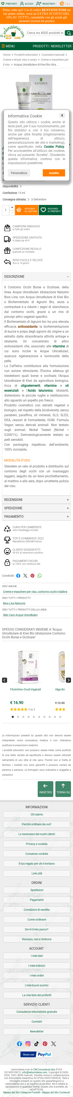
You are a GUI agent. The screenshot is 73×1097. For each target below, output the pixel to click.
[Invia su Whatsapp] (40, 575)
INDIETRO (45, 792)
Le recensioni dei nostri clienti (36, 834)
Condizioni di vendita (37, 909)
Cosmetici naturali (53, 54)
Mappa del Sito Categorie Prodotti (21, 1092)
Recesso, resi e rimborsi (36, 939)
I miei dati (37, 955)
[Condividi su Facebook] (18, 575)
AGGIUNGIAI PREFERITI (54, 210)
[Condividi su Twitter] (25, 575)
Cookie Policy (54, 147)
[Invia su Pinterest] (32, 575)
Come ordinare (37, 919)
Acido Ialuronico (40, 390)
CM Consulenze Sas (44, 1069)
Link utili (37, 873)
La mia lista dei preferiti (36, 995)
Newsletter (37, 1031)
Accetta (54, 173)
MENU (10, 46)
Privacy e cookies (36, 844)
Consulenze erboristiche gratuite (36, 1011)
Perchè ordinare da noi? (37, 824)
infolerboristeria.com (34, 1072)
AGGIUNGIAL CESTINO (31, 210)
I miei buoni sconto (36, 985)
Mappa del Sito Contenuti (56, 1092)
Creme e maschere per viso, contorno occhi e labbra (35, 591)
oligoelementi (30, 386)
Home (7, 54)
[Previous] (4, 680)
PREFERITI (11, 3)
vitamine (59, 346)
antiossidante (27, 327)
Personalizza (19, 173)
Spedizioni (36, 890)
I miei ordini (37, 975)
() (67, 4)
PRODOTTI (40, 46)
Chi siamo (37, 814)
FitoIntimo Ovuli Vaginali (25, 689)
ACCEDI (29, 3)
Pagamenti (37, 899)
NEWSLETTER (61, 46)
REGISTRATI (48, 3)
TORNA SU (63, 792)
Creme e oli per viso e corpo (20, 59)
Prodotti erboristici (26, 54)
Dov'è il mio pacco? (36, 929)
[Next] (68, 680)
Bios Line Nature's (14, 603)
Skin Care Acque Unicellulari (20, 615)
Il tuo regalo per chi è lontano (37, 863)
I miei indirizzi (36, 965)
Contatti (37, 1021)
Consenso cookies (36, 853)
